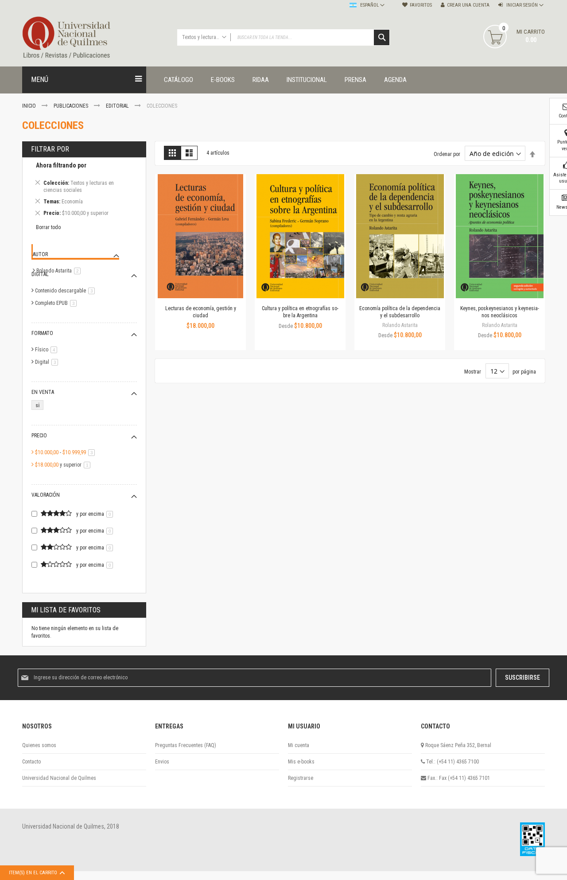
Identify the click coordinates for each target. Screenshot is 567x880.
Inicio (29, 106)
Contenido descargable (66, 291)
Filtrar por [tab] (50, 149)
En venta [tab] (42, 392)
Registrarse (300, 778)
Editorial (118, 106)
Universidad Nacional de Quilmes (59, 778)
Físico (47, 350)
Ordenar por (447, 154)
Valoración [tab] (45, 495)
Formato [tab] (42, 333)
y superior (64, 465)
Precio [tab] (39, 435)
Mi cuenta (298, 745)
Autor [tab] (40, 254)
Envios (162, 762)
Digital (48, 362)
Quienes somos (39, 745)
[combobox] (283, 37)
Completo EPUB (57, 303)
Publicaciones (71, 106)
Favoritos (421, 5)
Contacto (31, 762)
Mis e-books (301, 762)
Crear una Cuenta (468, 5)
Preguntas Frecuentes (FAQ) (185, 745)
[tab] (84, 191)
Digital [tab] (40, 274)
